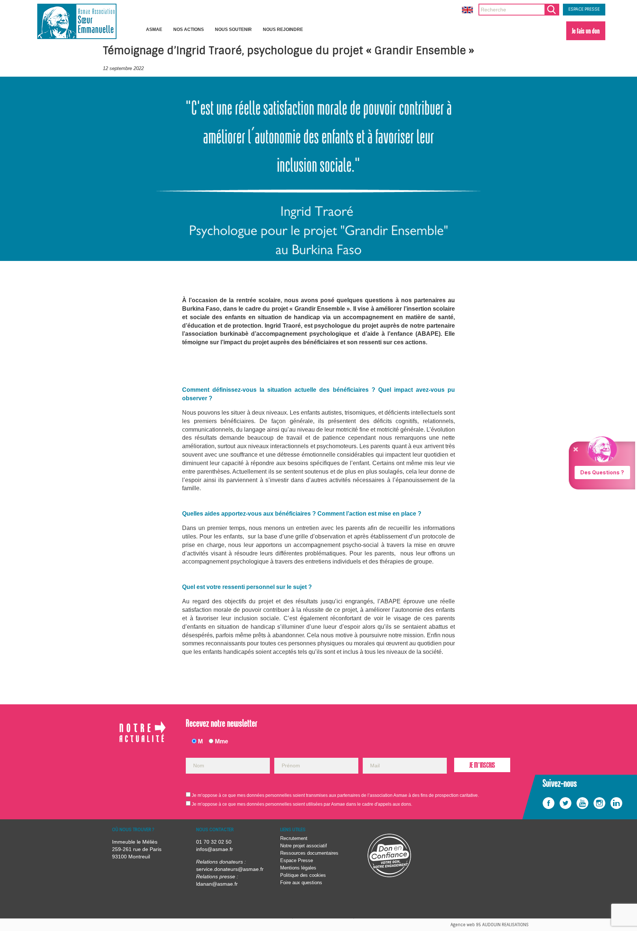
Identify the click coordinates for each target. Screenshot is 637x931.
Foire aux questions (301, 882)
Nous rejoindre (283, 29)
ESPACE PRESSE (584, 9)
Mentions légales (298, 868)
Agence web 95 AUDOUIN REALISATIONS (489, 924)
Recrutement (293, 838)
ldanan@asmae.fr (217, 884)
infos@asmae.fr (214, 849)
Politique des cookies (303, 875)
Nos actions (188, 29)
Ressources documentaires (309, 853)
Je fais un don (586, 31)
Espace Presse (296, 860)
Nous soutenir (233, 29)
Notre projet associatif (303, 845)
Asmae (154, 29)
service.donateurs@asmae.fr (230, 869)
